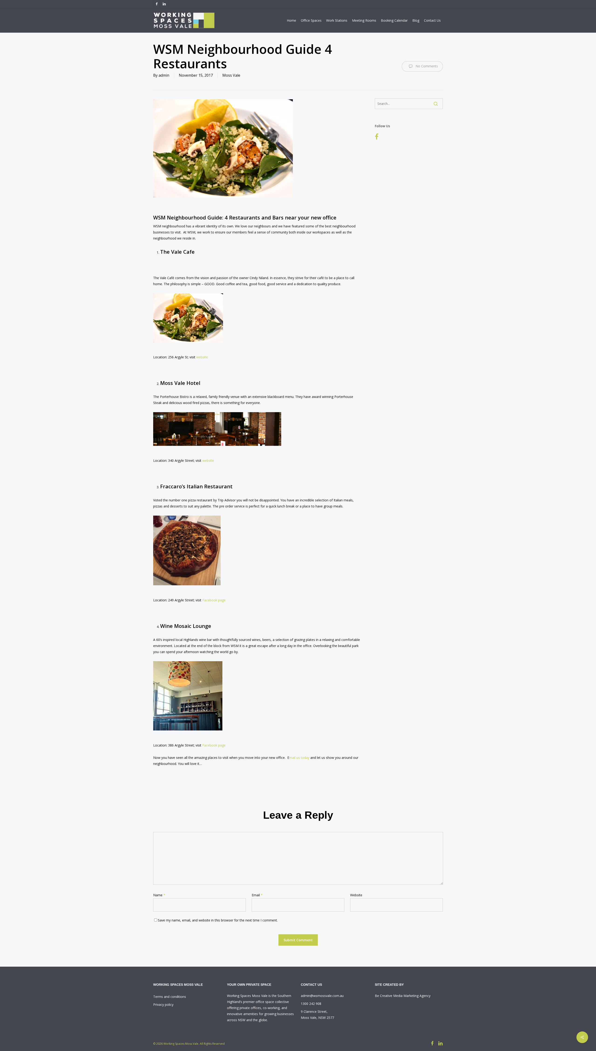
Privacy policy (163, 1004)
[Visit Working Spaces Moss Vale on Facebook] (377, 137)
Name (159, 895)
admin (164, 75)
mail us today (299, 757)
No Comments (426, 66)
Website (356, 895)
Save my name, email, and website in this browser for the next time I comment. (218, 920)
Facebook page (214, 600)
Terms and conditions (169, 996)
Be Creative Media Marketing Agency (402, 995)
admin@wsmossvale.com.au (322, 995)
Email (257, 895)
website (202, 357)
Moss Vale (231, 75)
